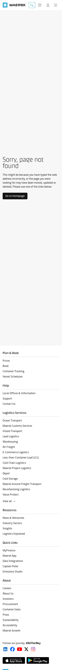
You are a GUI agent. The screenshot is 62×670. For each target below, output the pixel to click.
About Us (8, 593)
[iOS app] (14, 660)
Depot (6, 473)
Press (6, 614)
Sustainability (11, 620)
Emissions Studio (12, 571)
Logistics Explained (14, 533)
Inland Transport (12, 431)
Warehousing (10, 441)
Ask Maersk (31, 5)
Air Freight (9, 447)
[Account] (48, 5)
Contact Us (9, 403)
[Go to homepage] (14, 5)
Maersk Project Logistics (17, 468)
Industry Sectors (12, 523)
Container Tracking (13, 371)
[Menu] (55, 5)
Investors (8, 598)
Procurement (10, 604)
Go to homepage (15, 195)
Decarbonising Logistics (16, 489)
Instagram (33, 649)
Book (6, 366)
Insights (7, 528)
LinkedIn (5, 649)
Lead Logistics (11, 436)
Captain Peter (10, 566)
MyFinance (9, 550)
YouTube (19, 649)
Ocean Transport (12, 420)
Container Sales (12, 609)
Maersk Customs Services (17, 425)
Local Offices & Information (19, 393)
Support (40, 5)
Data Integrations (13, 561)
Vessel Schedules (12, 376)
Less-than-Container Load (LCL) (21, 457)
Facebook (12, 649)
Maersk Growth (11, 630)
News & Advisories (13, 517)
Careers (7, 588)
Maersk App (9, 555)
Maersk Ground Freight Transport (22, 484)
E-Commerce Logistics (16, 452)
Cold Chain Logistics (14, 462)
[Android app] (38, 660)
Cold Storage (10, 478)
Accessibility (10, 625)
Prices (6, 360)
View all (7, 501)
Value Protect (11, 494)
